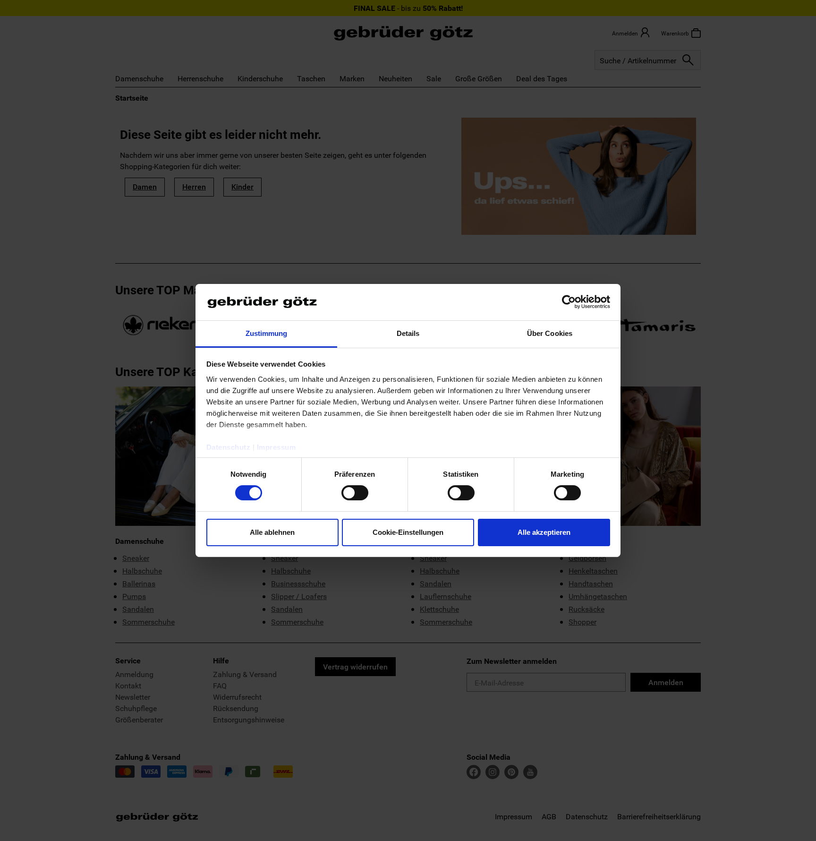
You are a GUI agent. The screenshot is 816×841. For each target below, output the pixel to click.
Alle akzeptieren (544, 532)
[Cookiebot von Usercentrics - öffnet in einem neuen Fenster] (568, 302)
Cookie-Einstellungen (408, 532)
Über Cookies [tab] (549, 333)
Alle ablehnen (272, 532)
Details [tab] (408, 333)
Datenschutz (228, 447)
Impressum (276, 447)
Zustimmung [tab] (267, 333)
